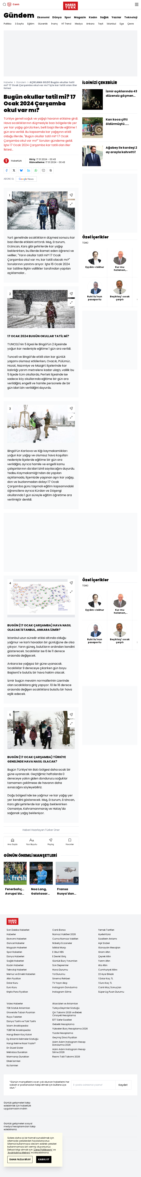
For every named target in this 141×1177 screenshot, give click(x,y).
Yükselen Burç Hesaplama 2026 (70, 1028)
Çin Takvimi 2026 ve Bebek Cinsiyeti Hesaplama (67, 1014)
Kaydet (123, 1085)
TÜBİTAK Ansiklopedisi (19, 1030)
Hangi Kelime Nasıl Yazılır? (21, 1043)
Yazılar (116, 17)
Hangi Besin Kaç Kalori (19, 1034)
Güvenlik (43, 23)
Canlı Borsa (59, 929)
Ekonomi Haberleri (16, 938)
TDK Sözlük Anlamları (18, 1008)
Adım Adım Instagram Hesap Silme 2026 (68, 1051)
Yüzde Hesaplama (62, 1033)
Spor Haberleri (14, 952)
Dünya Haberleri (15, 956)
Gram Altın (104, 952)
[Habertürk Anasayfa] (70, 5)
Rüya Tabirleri (14, 1016)
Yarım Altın (104, 960)
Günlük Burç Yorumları (64, 960)
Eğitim (30, 23)
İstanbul (111, 23)
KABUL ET (43, 1159)
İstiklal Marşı (59, 947)
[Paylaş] (71, 195)
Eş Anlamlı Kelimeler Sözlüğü (22, 1038)
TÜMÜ (85, 242)
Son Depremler (60, 965)
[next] (76, 880)
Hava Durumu (60, 969)
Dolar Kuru (12, 982)
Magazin (80, 17)
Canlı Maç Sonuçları (109, 987)
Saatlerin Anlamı (107, 938)
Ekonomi (43, 17)
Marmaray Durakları (18, 1056)
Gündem (19, 15)
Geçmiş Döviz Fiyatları (64, 1037)
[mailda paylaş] (43, 170)
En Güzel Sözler (15, 1047)
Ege (122, 23)
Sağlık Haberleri (15, 960)
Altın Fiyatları (14, 978)
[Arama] (4, 4)
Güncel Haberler (15, 943)
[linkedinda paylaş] (29, 170)
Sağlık (104, 17)
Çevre (130, 23)
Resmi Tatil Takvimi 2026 (66, 1056)
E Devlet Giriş (59, 956)
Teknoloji (130, 17)
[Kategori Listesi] (136, 4)
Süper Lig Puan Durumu (111, 991)
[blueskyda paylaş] (21, 170)
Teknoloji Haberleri (17, 969)
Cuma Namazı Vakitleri (65, 938)
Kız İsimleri (12, 1065)
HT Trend (66, 23)
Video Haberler (15, 1003)
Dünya (57, 17)
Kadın (93, 17)
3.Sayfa (19, 23)
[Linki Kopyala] (51, 170)
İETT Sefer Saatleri (62, 1019)
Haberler (8, 82)
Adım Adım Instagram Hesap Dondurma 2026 (68, 1043)
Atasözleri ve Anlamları (65, 1003)
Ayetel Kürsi (104, 934)
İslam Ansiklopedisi (17, 1025)
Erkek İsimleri (13, 1061)
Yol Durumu (58, 974)
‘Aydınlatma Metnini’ (18, 1152)
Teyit (100, 23)
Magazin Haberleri (17, 947)
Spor (67, 17)
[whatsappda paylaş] (36, 170)
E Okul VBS (58, 952)
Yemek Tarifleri (106, 929)
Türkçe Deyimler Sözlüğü (65, 1008)
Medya (79, 23)
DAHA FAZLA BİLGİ (19, 1159)
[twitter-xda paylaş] (14, 170)
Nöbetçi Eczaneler (62, 943)
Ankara (90, 23)
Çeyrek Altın (104, 956)
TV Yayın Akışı (59, 982)
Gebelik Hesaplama (63, 1024)
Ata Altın (102, 965)
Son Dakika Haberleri (18, 929)
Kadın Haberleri (15, 965)
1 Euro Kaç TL (105, 982)
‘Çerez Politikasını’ (43, 1149)
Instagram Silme (61, 991)
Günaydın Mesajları (109, 947)
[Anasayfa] (12, 921)
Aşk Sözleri (104, 943)
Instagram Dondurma (64, 987)
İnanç (54, 23)
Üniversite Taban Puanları (21, 1012)
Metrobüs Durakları (17, 1052)
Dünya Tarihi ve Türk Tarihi (21, 1021)
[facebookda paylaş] (7, 170)
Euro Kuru (12, 987)
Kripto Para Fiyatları (17, 991)
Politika (7, 23)
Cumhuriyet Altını (107, 969)
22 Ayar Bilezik (106, 974)
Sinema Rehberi (61, 978)
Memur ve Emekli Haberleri (21, 974)
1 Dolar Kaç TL (105, 978)
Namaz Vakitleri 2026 (64, 934)
